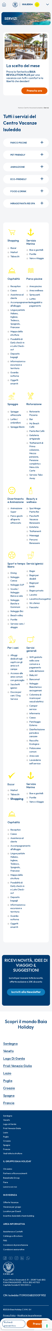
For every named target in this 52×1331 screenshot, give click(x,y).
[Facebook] (5, 1258)
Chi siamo (7, 1169)
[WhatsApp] (28, 1258)
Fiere (5, 1182)
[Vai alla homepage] (16, 4)
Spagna (9, 1096)
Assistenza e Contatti (13, 1231)
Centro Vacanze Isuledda (33, 108)
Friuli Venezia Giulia (17, 1066)
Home (20, 108)
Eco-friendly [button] (18, 179)
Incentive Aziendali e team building (18, 1216)
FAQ (5, 1240)
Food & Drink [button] (18, 191)
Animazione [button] (17, 166)
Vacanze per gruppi (12, 1207)
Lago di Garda (14, 1058)
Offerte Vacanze (10, 1202)
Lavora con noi (10, 1187)
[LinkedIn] (22, 1258)
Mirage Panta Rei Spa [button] (22, 203)
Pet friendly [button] (17, 154)
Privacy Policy (9, 1315)
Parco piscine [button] (18, 142)
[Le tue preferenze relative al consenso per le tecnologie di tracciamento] (47, 1326)
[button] (26, 992)
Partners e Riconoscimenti (15, 1173)
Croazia (9, 1088)
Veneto (8, 1051)
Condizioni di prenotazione (15, 1245)
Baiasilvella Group (11, 1178)
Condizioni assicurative (13, 1249)
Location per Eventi (12, 1211)
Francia (8, 1103)
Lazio (7, 1073)
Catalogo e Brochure (13, 1236)
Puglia (7, 1081)
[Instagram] (16, 1258)
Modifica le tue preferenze (29, 1315)
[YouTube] (10, 1258)
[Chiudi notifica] (45, 35)
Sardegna (10, 1044)
